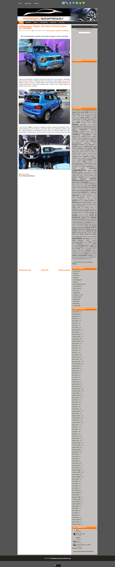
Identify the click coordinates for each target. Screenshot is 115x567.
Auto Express (66, 81)
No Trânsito (76, 301)
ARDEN (79, 115)
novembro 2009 (76, 472)
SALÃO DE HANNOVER (91, 219)
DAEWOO (74, 136)
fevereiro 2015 (76, 330)
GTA (96, 151)
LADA (85, 168)
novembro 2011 (76, 418)
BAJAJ (74, 120)
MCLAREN (85, 179)
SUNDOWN (75, 245)
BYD (82, 126)
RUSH (91, 205)
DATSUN (74, 138)
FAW (83, 146)
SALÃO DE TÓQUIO (78, 234)
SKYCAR (86, 242)
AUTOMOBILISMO (76, 119)
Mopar (74, 184)
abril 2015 (75, 325)
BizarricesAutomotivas (79, 284)
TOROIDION (94, 248)
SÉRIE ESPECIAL (79, 240)
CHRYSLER (94, 129)
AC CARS (83, 110)
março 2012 (75, 409)
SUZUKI (92, 245)
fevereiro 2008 (76, 519)
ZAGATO (78, 259)
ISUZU (80, 163)
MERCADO (93, 179)
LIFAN (78, 174)
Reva (93, 202)
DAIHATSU (89, 136)
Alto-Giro (75, 273)
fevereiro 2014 (76, 357)
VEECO (74, 253)
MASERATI (81, 177)
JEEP (81, 165)
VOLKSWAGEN (65, 30)
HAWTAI (74, 154)
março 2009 (75, 490)
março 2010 (75, 463)
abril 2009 (75, 488)
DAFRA (79, 136)
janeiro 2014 (75, 359)
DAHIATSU (84, 136)
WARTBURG (75, 257)
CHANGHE (94, 128)
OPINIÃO (78, 190)
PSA (74, 197)
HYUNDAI (90, 160)
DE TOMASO (85, 138)
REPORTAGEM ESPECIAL (85, 202)
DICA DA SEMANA (82, 140)
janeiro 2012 (75, 413)
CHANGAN (89, 128)
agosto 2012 (75, 397)
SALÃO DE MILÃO (92, 224)
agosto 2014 (75, 343)
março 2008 (75, 517)
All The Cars (76, 271)
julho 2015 (75, 318)
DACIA (95, 135)
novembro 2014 (76, 336)
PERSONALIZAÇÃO (77, 192)
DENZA (95, 138)
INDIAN (79, 161)
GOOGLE (77, 151)
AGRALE (91, 110)
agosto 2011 (75, 425)
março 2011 (75, 436)
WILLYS (85, 257)
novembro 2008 (76, 499)
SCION (92, 236)
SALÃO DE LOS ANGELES (84, 222)
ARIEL (83, 115)
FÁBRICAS (75, 146)
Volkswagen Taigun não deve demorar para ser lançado (42, 27)
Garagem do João (78, 295)
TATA (77, 247)
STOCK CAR (88, 243)
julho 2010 (75, 454)
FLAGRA (90, 148)
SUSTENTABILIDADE (84, 245)
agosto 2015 (75, 316)
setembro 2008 (76, 504)
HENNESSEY (75, 156)
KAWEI (80, 166)
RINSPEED (79, 204)
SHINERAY (94, 240)
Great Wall (92, 151)
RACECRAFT (91, 199)
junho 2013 (75, 375)
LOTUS (74, 175)
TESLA (74, 248)
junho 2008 (75, 510)
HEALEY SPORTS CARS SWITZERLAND (87, 154)
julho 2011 (75, 427)
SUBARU (94, 243)
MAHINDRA (75, 177)
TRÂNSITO (74, 252)
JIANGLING (90, 165)
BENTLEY (89, 121)
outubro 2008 (75, 501)
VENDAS (86, 253)
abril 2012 (75, 406)
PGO (89, 192)
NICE (86, 185)
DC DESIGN (79, 138)
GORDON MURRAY (84, 151)
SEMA (95, 238)
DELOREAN (90, 138)
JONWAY (95, 165)
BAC (96, 119)
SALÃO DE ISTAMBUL (77, 221)
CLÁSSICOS (82, 131)
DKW (88, 139)
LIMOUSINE (82, 173)
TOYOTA (89, 250)
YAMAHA (92, 257)
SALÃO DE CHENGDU (85, 212)
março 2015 (75, 327)
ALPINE (79, 112)
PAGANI (82, 190)
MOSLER (83, 184)
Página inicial (44, 270)
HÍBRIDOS (86, 156)
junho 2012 (75, 402)
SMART (90, 242)
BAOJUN (78, 120)
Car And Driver (25, 174)
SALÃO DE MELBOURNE (82, 224)
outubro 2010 (75, 447)
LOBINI (95, 173)
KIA (84, 166)
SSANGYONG (80, 243)
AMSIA (92, 114)
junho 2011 (75, 429)
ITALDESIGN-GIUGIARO (88, 163)
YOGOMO (74, 258)
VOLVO (91, 255)
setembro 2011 (76, 422)
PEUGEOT (85, 192)
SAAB (74, 207)
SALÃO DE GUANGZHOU (79, 219)
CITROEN (75, 131)
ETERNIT (95, 143)
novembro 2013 (76, 363)
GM (96, 150)
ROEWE (90, 204)
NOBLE (74, 187)
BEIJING (83, 120)
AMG (74, 114)
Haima (80, 153)
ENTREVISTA (88, 143)
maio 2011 (75, 431)
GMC (73, 151)
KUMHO (76, 168)
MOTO (87, 184)
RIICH (95, 202)
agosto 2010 (75, 452)
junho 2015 (75, 321)
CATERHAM (75, 128)
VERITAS (95, 253)
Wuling (88, 257)
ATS (92, 117)
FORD (95, 148)
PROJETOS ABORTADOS (86, 196)
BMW (79, 122)
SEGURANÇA (86, 238)
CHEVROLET (85, 130)
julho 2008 (75, 508)
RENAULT (75, 202)
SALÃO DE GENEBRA (89, 217)
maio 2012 (75, 404)
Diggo (77, 530)
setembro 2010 (76, 449)
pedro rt (78, 541)
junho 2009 (75, 483)
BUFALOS (94, 124)
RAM (95, 199)
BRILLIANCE (83, 124)
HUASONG (75, 160)
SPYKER (95, 242)
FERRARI (87, 146)
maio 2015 (75, 323)
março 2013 (75, 382)
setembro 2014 (76, 341)
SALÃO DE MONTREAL (78, 225)
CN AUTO (94, 131)
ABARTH (78, 110)
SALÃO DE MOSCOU (90, 226)
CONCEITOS (53, 22)
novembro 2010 (76, 445)
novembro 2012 (76, 391)
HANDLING (85, 153)
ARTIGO (74, 117)
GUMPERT (75, 153)
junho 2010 (75, 456)
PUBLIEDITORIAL (82, 197)
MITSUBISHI (85, 182)
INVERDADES (75, 163)
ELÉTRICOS (93, 141)
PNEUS (74, 194)
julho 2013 (75, 373)
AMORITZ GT (79, 114)
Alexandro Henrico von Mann (83, 544)
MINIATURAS (78, 182)
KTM (96, 166)
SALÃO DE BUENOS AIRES (85, 210)
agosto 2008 (75, 506)
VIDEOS (35, 22)
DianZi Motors (75, 139)
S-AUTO (95, 205)
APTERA (74, 115)
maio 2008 (75, 513)
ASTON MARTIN (85, 117)
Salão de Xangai (29, 82)
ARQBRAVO (88, 115)
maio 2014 (75, 350)
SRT (74, 243)
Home (20, 3)
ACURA (87, 110)
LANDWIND (81, 172)
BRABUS (95, 122)
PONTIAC (84, 194)
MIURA (91, 182)
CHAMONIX (80, 128)
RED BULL (81, 200)
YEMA (95, 257)
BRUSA (89, 124)
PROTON (95, 195)
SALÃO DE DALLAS (83, 214)
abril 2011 (75, 434)
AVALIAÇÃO (91, 119)
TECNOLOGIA (93, 247)
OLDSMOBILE (94, 189)
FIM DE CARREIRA (78, 148)
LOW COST (80, 175)
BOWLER (90, 122)
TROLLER (87, 252)
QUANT (86, 199)
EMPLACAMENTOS (78, 143)
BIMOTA (74, 122)
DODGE (92, 140)
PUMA (89, 197)
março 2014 (75, 354)
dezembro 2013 (76, 361)
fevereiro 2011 (76, 438)
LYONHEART (86, 175)
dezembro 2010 (76, 443)
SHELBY (89, 240)
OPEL (74, 190)
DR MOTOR (76, 141)
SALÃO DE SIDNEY (92, 233)
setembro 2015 (76, 314)
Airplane (78, 537)
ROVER (88, 205)
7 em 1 (74, 110)
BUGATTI (74, 126)
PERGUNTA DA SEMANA (90, 190)
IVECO (95, 163)
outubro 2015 (75, 312)
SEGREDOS (28, 22)
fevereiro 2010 (76, 465)
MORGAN (78, 184)
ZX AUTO (90, 258)
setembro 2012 (76, 395)
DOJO (95, 139)
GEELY (93, 150)
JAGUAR (77, 165)
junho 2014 (75, 348)
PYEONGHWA (75, 199)
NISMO (90, 185)
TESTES (78, 248)
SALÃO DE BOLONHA (85, 209)
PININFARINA (94, 192)
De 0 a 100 (76, 290)
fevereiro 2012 (76, 411)
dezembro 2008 (76, 497)
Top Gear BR (76, 305)
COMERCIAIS (75, 133)
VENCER (81, 253)
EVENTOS (81, 145)
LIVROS (92, 173)
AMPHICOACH (86, 114)
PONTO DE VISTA (92, 194)
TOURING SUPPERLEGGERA (79, 250)
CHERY (75, 129)
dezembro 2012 (76, 388)
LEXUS (74, 174)
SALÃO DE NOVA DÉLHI (79, 227)
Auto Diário (76, 275)
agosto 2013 (75, 370)
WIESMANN (80, 257)
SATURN (83, 236)
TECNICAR (86, 247)
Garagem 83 (76, 292)
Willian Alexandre (80, 534)
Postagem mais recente (25, 270)
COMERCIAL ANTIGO (84, 133)
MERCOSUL (87, 180)
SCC (87, 236)
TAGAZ (74, 247)
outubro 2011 (75, 420)
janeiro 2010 (75, 467)
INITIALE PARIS (92, 161)
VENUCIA (90, 253)
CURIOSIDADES (87, 135)
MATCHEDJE (88, 177)
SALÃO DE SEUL (82, 233)
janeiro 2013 (75, 386)
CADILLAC (86, 126)
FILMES (95, 146)
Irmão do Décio (77, 297)
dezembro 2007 (76, 524)
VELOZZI (77, 253)
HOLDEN (89, 158)
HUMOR (85, 160)
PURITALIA (94, 197)
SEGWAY (92, 238)
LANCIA (90, 170)
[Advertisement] (49, 279)
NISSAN (94, 186)
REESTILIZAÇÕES (89, 200)
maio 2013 (75, 377)
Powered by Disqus (77, 548)
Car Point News (77, 286)
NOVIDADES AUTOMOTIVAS (89, 187)
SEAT (95, 236)
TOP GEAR (89, 248)
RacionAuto (76, 303)
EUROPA (75, 145)
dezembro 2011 (76, 416)
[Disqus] (44, 202)
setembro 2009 (76, 476)
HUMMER (80, 160)
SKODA (82, 242)
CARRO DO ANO (93, 126)
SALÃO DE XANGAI (50, 30)
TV (91, 252)
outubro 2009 (75, 474)
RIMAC (74, 204)
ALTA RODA (61, 22)
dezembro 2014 (76, 334)
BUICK (79, 126)
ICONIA (74, 161)
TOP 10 (83, 248)
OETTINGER (88, 189)
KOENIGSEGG (90, 166)
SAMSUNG (78, 236)
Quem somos (28, 3)
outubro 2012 (75, 393)
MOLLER (95, 182)
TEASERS (81, 247)
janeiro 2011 (75, 440)
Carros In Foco (77, 288)
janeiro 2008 (75, 522)
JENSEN (85, 165)
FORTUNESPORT (76, 150)
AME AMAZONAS (93, 112)
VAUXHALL (94, 252)
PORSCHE (76, 196)
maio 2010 (75, 458)
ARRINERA (94, 115)
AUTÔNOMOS (84, 119)
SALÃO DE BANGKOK (84, 207)
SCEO (89, 236)
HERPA (81, 156)
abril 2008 (75, 515)
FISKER (86, 148)
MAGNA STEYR (93, 175)
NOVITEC (74, 189)
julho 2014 (75, 345)
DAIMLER (94, 136)
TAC (96, 245)
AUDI (95, 117)
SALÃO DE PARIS (84, 229)
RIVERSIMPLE (85, 204)
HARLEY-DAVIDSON (92, 153)
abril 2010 (75, 461)
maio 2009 (75, 486)
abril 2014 (75, 352)
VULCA (95, 255)
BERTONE (94, 121)
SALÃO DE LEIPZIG (87, 221)
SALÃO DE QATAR (82, 231)
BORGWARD (84, 122)
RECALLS (75, 201)
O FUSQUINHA (81, 189)
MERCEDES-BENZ (78, 180)
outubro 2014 (75, 339)
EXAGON (86, 144)
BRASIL (76, 124)
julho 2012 (75, 400)
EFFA (88, 141)
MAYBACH (94, 177)
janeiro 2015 (75, 332)
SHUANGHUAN (76, 242)
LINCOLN (87, 174)
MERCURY (92, 180)
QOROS (81, 199)
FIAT (91, 146)
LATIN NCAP (87, 172)
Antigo (95, 114)
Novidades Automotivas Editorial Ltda (61, 558)
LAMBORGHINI (93, 168)
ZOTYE (86, 259)
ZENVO (82, 259)
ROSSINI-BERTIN (81, 206)
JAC (73, 165)
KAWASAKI (75, 166)
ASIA (78, 117)
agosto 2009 (75, 479)
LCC (92, 172)
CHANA (85, 128)
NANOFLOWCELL (80, 185)
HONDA (94, 158)
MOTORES (92, 184)
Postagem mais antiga (64, 270)
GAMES (88, 150)
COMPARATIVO (93, 133)
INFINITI (85, 161)
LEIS (95, 172)
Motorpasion (76, 299)
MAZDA (76, 179)
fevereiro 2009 (76, 492)
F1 (96, 145)
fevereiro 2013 (76, 384)
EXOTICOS (92, 145)
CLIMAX (88, 131)
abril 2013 (75, 379)
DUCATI (83, 141)
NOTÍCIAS (78, 187)
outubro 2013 (75, 366)
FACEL (80, 146)
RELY (95, 200)
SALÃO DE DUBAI (84, 216)
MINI (73, 182)
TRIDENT (79, 252)
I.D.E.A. (95, 160)
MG (96, 180)
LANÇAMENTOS (44, 22)
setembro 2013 (76, 368)
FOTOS (82, 150)
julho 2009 (75, 481)
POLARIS (79, 194)
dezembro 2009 (76, 470)
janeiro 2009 (75, 495)
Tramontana (94, 250)
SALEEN (74, 236)
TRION (83, 252)
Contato (36, 3)
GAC (85, 150)
